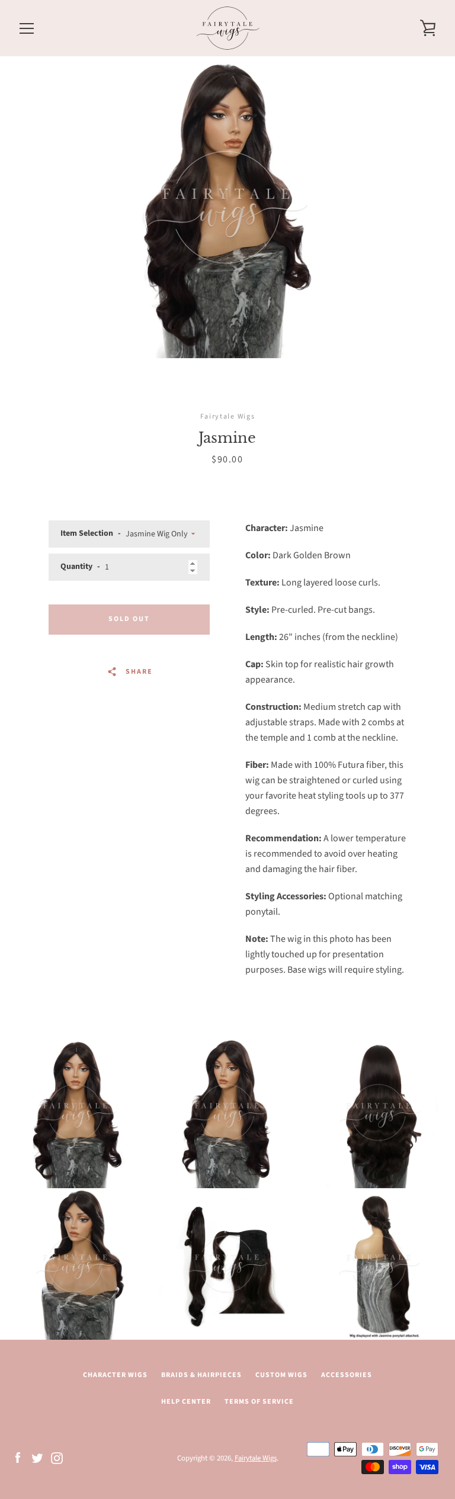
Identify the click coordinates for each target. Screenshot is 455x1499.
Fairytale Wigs (256, 1458)
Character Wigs (115, 1375)
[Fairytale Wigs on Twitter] (37, 1457)
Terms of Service (259, 1402)
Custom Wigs (281, 1375)
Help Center (186, 1402)
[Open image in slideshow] (227, 207)
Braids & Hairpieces (201, 1375)
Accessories (346, 1375)
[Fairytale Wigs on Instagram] (57, 1457)
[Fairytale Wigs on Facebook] (18, 1457)
